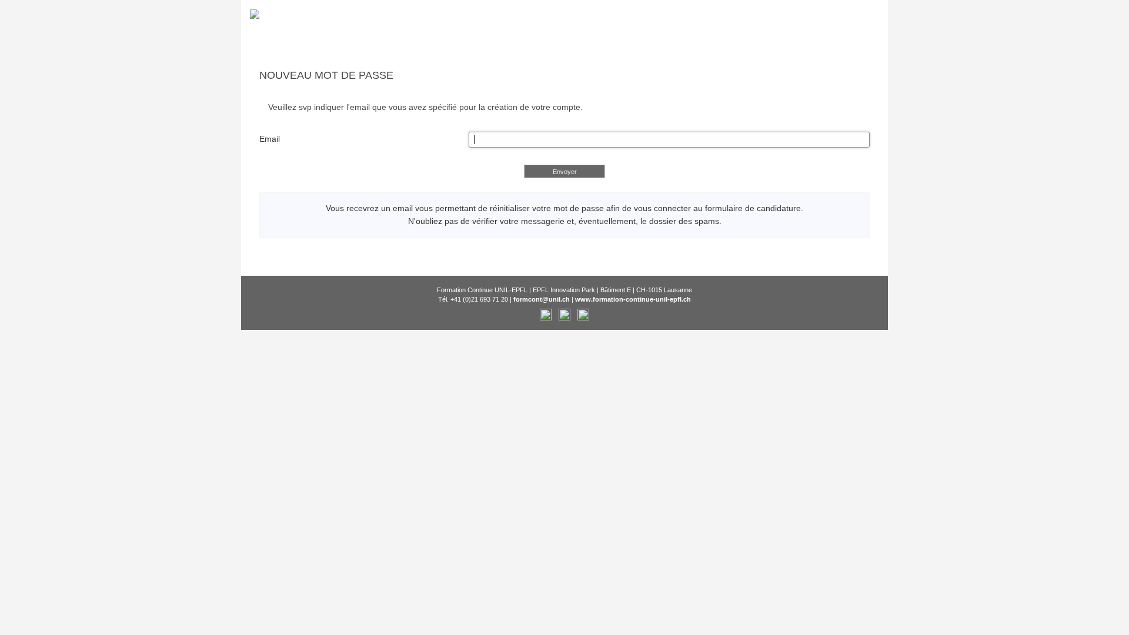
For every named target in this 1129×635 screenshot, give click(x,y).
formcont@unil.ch (541, 299)
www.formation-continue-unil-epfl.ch (633, 299)
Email (269, 138)
